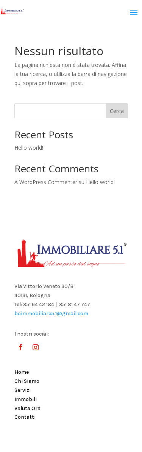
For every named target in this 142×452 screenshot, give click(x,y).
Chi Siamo (26, 381)
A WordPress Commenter (45, 182)
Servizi (22, 390)
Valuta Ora (27, 408)
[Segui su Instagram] (36, 347)
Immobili (25, 399)
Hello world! (28, 147)
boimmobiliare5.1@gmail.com (51, 313)
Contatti (25, 417)
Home (21, 372)
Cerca (117, 111)
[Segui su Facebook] (20, 347)
